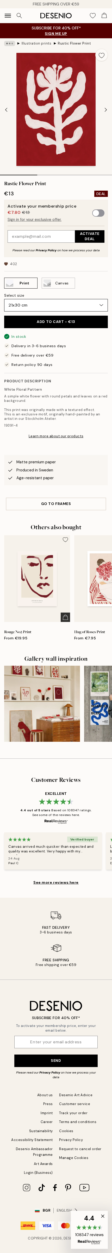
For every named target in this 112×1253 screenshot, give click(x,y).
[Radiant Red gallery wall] (42, 703)
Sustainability (41, 1131)
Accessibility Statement (32, 1140)
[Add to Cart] (65, 617)
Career (47, 1122)
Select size (14, 295)
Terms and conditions (77, 1122)
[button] (89, 1230)
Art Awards (43, 1164)
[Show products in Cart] (104, 15)
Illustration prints (37, 43)
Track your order (73, 1113)
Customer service (74, 1104)
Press (48, 1104)
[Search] (19, 15)
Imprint (47, 1113)
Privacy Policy (46, 250)
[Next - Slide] (106, 110)
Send (56, 1060)
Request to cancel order (80, 1149)
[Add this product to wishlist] (101, 55)
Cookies (66, 1131)
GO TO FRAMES (56, 503)
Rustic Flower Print (74, 43)
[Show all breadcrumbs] (9, 43)
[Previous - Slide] (6, 110)
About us (45, 1095)
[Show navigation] (8, 15)
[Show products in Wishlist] (92, 15)
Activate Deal (89, 236)
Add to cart (56, 321)
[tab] (18, 173)
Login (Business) (38, 1172)
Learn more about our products (56, 436)
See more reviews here (56, 882)
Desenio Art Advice (75, 1095)
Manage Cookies (73, 1158)
